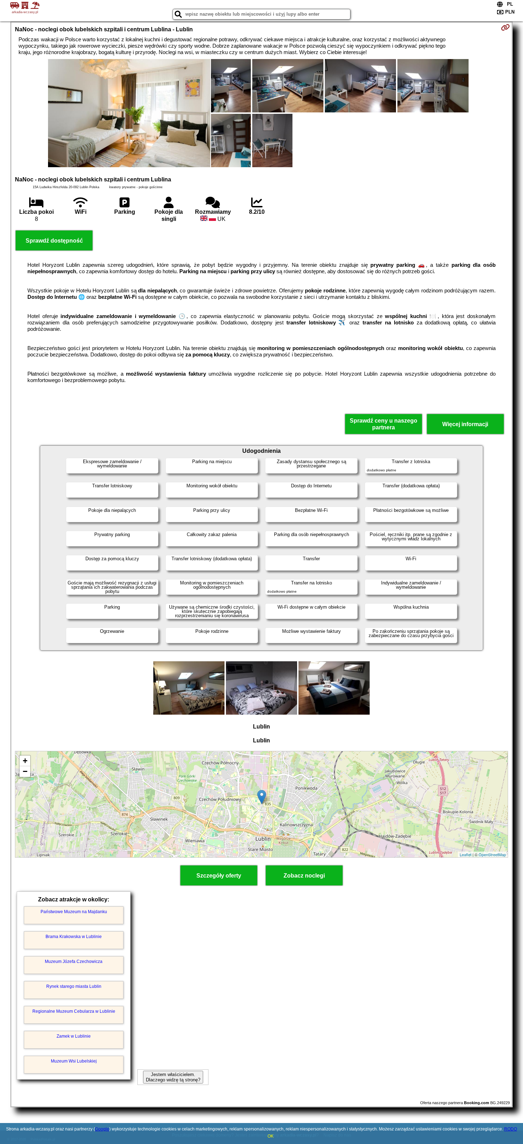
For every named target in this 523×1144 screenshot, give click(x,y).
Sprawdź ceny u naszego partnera (383, 424)
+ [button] (25, 760)
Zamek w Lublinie (74, 1036)
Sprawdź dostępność (54, 241)
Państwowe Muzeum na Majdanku (74, 911)
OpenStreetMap (492, 854)
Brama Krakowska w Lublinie (74, 936)
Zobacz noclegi (304, 876)
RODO (510, 1129)
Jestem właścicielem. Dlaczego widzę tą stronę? (173, 1077)
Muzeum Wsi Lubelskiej (74, 1061)
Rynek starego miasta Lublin (73, 986)
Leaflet (465, 854)
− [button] (25, 771)
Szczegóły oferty (218, 876)
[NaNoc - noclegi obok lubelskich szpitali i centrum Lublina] (129, 114)
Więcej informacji (465, 424)
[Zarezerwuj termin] (505, 27)
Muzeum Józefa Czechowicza (73, 961)
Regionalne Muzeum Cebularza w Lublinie (73, 1011)
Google (102, 1129)
